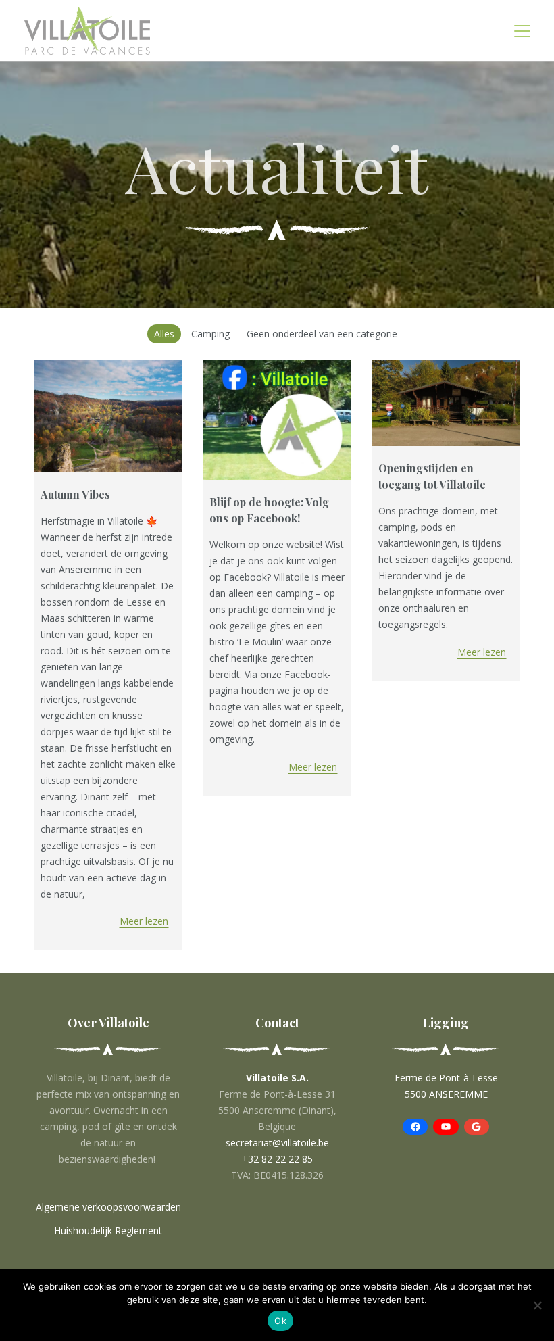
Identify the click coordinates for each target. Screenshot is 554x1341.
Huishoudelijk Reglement (108, 1230)
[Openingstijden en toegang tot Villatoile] (446, 403)
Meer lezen (144, 921)
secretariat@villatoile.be (277, 1142)
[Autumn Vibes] (108, 416)
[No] (537, 1305)
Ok (280, 1320)
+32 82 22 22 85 (277, 1158)
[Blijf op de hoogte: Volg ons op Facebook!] (277, 420)
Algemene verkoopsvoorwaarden (108, 1206)
